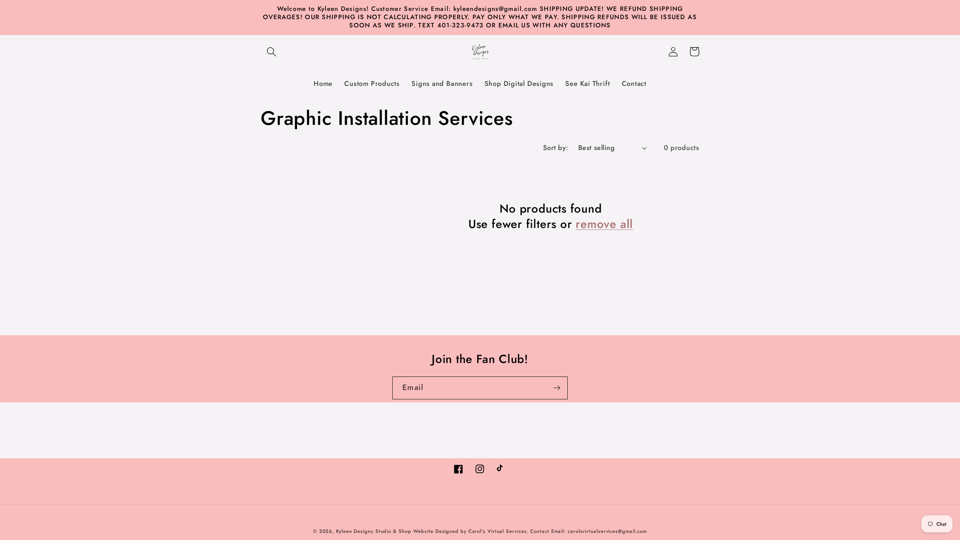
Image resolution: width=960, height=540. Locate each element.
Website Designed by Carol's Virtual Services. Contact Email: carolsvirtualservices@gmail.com (530, 531)
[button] (271, 51)
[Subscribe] (556, 387)
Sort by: (555, 148)
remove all (604, 224)
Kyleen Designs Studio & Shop (373, 531)
